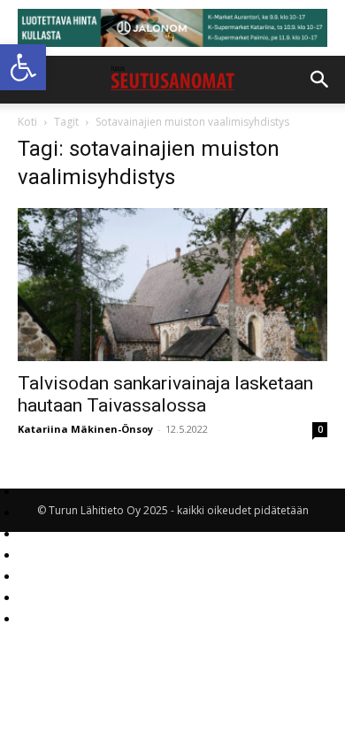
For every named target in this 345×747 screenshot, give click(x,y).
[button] (23, 67)
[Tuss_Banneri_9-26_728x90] (172, 28)
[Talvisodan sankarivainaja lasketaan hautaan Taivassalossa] (172, 284)
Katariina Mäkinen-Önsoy (85, 428)
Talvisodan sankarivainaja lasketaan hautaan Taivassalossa (165, 394)
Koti (27, 121)
